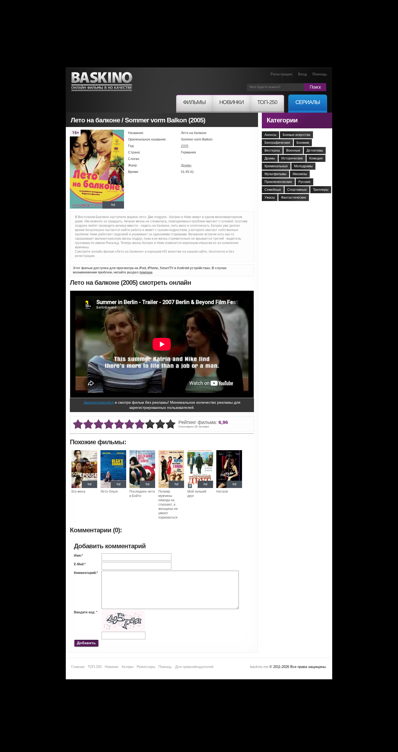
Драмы (186, 165)
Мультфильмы (275, 174)
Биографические (277, 143)
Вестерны (272, 150)
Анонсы (270, 135)
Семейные (273, 190)
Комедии (316, 158)
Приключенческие (278, 182)
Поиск (315, 87)
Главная (77, 667)
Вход (302, 74)
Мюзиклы (300, 174)
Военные (293, 150)
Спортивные (297, 190)
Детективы (314, 150)
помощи (145, 272)
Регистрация (281, 74)
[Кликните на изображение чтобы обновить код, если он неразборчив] (123, 612)
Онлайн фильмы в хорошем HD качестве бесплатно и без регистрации (101, 82)
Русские (304, 182)
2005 (184, 146)
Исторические (292, 158)
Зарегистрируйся (98, 402)
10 (170, 424)
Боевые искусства (296, 135)
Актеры (127, 667)
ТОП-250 (95, 667)
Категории (282, 120)
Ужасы (270, 197)
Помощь (319, 74)
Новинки (111, 667)
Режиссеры (146, 667)
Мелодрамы (303, 166)
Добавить (86, 643)
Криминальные (276, 166)
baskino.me (259, 667)
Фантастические (293, 197)
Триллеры (320, 190)
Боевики (302, 143)
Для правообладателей (194, 667)
